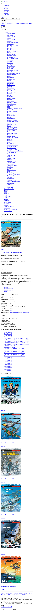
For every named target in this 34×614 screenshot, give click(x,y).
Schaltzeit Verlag (11, 146)
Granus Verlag (11, 89)
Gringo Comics (11, 90)
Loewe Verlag (11, 118)
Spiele (5, 192)
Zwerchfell (10, 187)
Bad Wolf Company (12, 45)
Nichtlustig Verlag (12, 129)
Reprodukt (10, 139)
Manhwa (6, 197)
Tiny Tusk (10, 167)
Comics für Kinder (9, 189)
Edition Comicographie (13, 71)
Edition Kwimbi (11, 74)
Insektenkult (10, 101)
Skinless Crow (11, 155)
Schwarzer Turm (11, 152)
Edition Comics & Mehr (13, 73)
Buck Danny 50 (8, 334)
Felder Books (10, 82)
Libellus (9, 117)
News (5, 7)
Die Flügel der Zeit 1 (9, 345)
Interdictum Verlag (12, 102)
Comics (6, 32)
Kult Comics (10, 114)
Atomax (9, 41)
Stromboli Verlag (11, 161)
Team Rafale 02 (8, 358)
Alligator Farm (11, 36)
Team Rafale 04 (8, 361)
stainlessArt (10, 159)
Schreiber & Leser (12, 149)
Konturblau (10, 112)
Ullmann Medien (11, 170)
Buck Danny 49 (8, 332)
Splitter (9, 156)
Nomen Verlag (11, 130)
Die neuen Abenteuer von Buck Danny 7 (14, 354)
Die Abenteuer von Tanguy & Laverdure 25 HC (16, 339)
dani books (10, 64)
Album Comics (11, 33)
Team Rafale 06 (8, 364)
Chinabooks (10, 60)
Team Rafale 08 (8, 367)
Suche (2, 18)
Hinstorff (9, 93)
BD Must (9, 48)
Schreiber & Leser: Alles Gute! (15, 151)
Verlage (6, 13)
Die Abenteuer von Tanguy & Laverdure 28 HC (16, 344)
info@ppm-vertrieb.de (6, 607)
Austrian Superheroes (12, 42)
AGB (8, 594)
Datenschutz (4, 594)
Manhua (6, 199)
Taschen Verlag (11, 162)
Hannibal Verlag (11, 92)
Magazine (6, 193)
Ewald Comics (11, 79)
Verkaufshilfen (8, 211)
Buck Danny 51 (8, 335)
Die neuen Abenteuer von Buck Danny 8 (14, 356)
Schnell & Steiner (11, 148)
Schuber (6, 205)
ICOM (9, 95)
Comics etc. (10, 63)
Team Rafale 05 (8, 363)
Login (2, 17)
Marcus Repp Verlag (12, 121)
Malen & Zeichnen (9, 206)
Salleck (2, 249)
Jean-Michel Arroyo (16, 252)
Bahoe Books (10, 47)
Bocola (9, 52)
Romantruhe (10, 143)
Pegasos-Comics (11, 134)
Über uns (6, 14)
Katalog (6, 8)
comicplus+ (10, 61)
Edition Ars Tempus (12, 70)
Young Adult (7, 202)
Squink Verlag (11, 158)
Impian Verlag (11, 98)
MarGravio (10, 123)
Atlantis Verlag (11, 39)
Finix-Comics (10, 83)
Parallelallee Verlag (12, 133)
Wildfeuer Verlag (11, 180)
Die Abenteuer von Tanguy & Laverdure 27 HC (16, 342)
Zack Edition (10, 183)
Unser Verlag (10, 171)
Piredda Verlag (11, 136)
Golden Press (10, 88)
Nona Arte (10, 132)
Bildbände (6, 203)
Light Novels (7, 196)
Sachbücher (7, 208)
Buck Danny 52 (8, 337)
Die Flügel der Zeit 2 (9, 347)
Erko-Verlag (10, 77)
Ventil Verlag (10, 173)
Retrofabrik (10, 140)
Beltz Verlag (10, 49)
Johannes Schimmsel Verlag (14, 108)
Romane (6, 190)
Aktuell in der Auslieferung (8, 23)
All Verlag (10, 35)
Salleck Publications (12, 145)
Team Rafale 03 (8, 360)
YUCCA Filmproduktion (13, 181)
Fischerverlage (11, 85)
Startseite (6, 5)
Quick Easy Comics (12, 137)
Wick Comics (10, 178)
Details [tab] (6, 287)
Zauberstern (10, 186)
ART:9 (9, 38)
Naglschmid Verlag (12, 127)
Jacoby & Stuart (11, 104)
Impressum (18, 594)
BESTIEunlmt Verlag (12, 51)
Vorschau (6, 10)
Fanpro (9, 80)
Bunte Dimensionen (12, 58)
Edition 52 (10, 69)
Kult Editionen (11, 115)
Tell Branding (10, 164)
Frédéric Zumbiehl (5, 252)
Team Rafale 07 (8, 366)
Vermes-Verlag (11, 175)
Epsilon (9, 76)
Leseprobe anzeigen (6, 272)
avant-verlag (10, 44)
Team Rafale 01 (8, 357)
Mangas (6, 194)
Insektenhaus (10, 99)
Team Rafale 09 (8, 369)
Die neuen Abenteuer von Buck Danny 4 (14, 350)
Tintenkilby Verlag (12, 165)
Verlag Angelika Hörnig (13, 174)
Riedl (8, 142)
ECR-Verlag (10, 67)
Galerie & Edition (12, 86)
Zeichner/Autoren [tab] (8, 290)
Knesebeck (10, 110)
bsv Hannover (11, 57)
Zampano (9, 184)
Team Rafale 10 (8, 370)
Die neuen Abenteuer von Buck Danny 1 (14, 348)
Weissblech (10, 177)
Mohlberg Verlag (11, 124)
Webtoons (6, 200)
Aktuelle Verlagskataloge (10, 209)
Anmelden (23, 594)
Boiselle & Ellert (11, 54)
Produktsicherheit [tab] (8, 288)
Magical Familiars (12, 120)
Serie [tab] (5, 291)
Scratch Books (11, 153)
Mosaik (9, 126)
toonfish (9, 168)
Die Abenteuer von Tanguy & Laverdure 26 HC (16, 341)
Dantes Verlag (11, 66)
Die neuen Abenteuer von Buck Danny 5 (14, 351)
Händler (6, 11)
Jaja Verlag (10, 105)
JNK (8, 107)
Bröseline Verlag (11, 55)
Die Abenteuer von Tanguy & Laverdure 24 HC (16, 338)
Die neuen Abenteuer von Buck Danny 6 (14, 353)
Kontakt (13, 594)
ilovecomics (10, 96)
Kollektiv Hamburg (12, 111)
